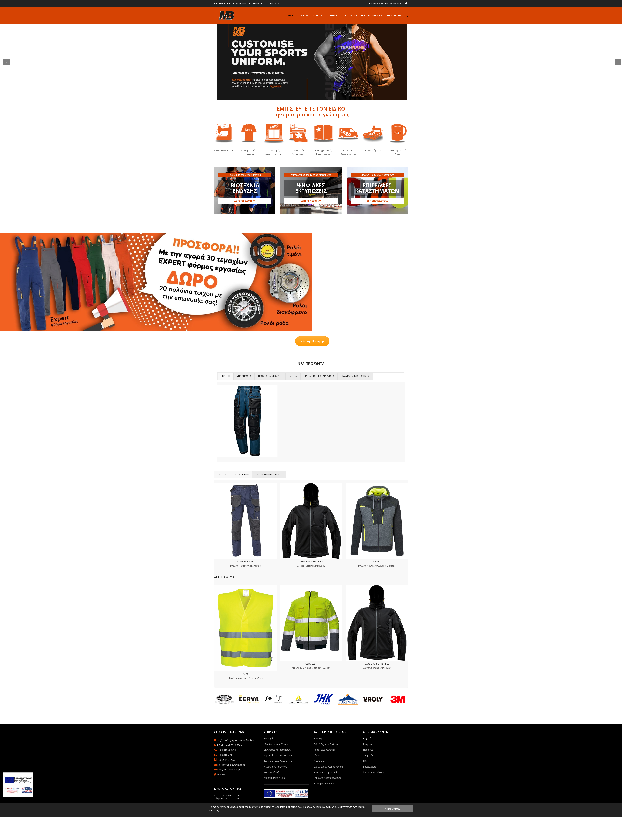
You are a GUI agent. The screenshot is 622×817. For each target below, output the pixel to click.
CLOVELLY (311, 663)
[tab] (225, 376)
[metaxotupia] (249, 133)
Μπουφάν (320, 565)
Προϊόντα (368, 749)
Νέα (365, 761)
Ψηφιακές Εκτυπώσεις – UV (278, 755)
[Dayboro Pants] (245, 521)
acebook (220, 774)
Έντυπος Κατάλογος (373, 772)
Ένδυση (234, 565)
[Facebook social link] (406, 3)
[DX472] (377, 521)
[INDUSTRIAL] (311, 421)
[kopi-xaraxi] (373, 133)
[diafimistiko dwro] (398, 133)
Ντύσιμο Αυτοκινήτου (275, 766)
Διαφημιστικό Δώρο (274, 777)
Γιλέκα (251, 678)
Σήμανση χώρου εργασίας (327, 777)
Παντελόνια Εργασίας (250, 565)
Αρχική (367, 738)
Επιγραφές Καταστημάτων (277, 749)
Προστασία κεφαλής (324, 749)
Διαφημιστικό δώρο (324, 783)
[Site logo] (226, 15)
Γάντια (317, 755)
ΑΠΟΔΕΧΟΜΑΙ (392, 808)
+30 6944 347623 (393, 3)
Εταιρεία (367, 744)
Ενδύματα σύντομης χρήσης (328, 766)
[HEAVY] (247, 421)
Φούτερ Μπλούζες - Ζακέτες (381, 565)
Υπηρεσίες (368, 755)
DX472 (376, 561)
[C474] (245, 628)
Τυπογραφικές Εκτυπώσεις (278, 761)
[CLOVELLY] (311, 623)
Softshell (310, 565)
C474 (245, 674)
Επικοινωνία (369, 766)
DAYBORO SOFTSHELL (311, 561)
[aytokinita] (348, 133)
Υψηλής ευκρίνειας (237, 678)
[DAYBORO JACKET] (374, 421)
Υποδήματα (319, 761)
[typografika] (324, 133)
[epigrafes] (274, 133)
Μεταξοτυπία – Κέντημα (276, 744)
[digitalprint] (299, 133)
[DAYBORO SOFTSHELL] (311, 521)
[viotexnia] (224, 133)
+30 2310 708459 (376, 3)
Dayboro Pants (245, 561)
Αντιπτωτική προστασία (326, 772)
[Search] (406, 15)
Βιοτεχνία (269, 738)
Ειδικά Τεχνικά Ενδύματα (327, 744)
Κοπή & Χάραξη (272, 772)
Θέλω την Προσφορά (312, 341)
